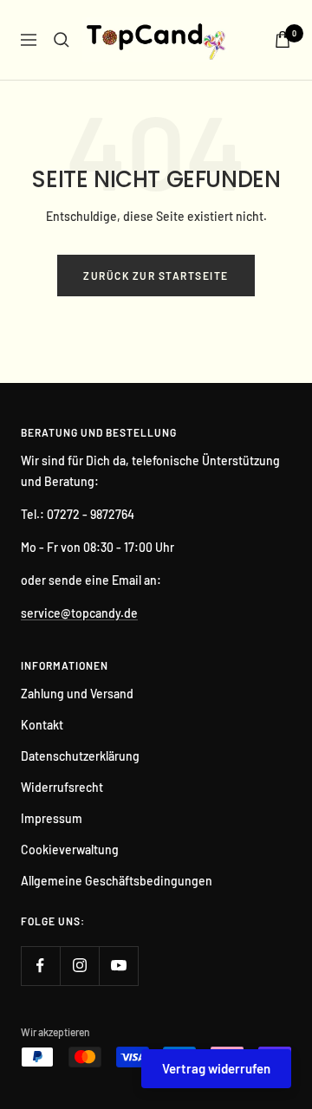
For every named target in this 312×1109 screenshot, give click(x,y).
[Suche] (61, 40)
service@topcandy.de (79, 613)
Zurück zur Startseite (156, 275)
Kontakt (42, 724)
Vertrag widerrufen (216, 1068)
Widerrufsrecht (62, 787)
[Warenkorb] (282, 39)
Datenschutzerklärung (80, 756)
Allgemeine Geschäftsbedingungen (116, 880)
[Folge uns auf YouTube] (118, 965)
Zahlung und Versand (77, 693)
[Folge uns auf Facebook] (40, 965)
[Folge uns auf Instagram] (79, 965)
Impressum (51, 818)
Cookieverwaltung (70, 849)
